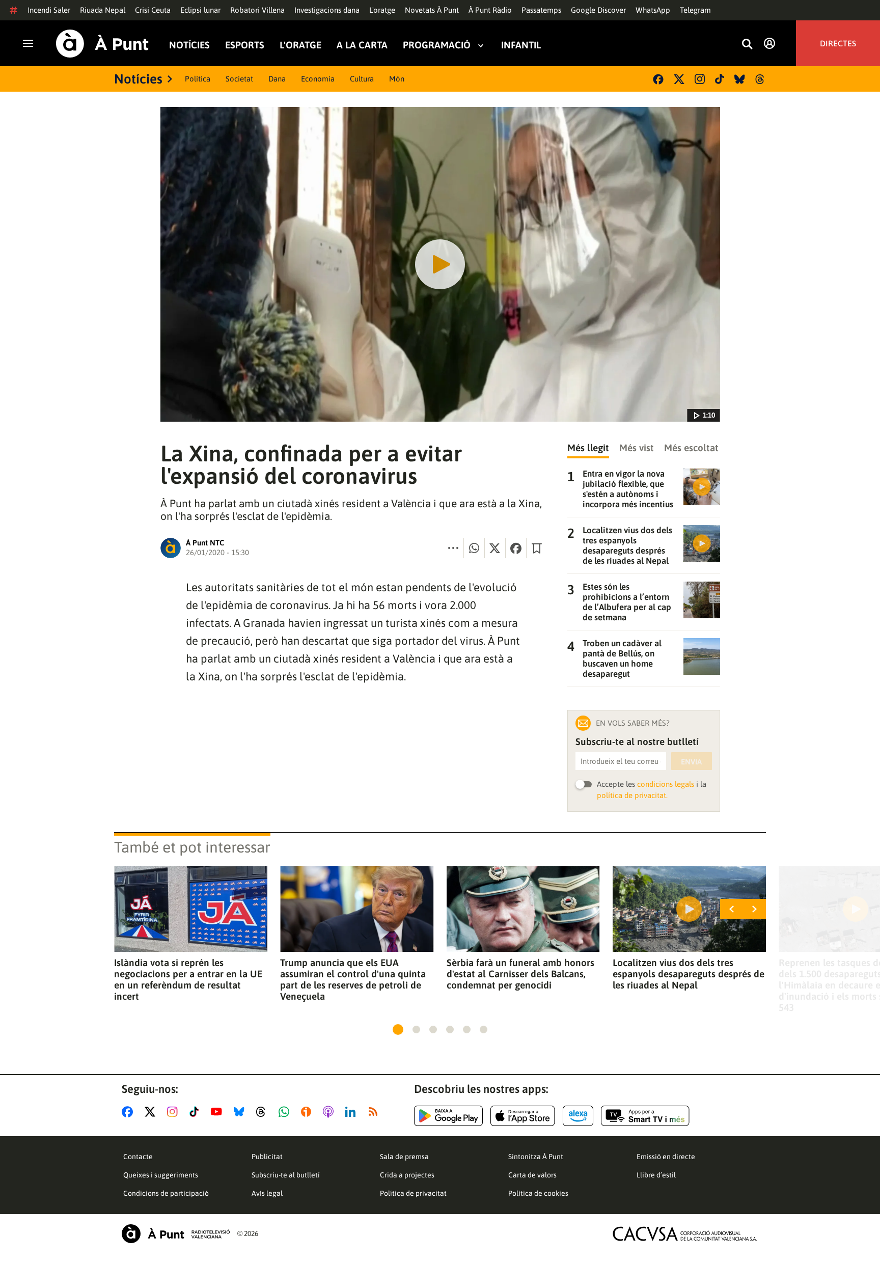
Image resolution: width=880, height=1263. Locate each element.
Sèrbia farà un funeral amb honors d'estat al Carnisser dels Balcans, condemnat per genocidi (520, 974)
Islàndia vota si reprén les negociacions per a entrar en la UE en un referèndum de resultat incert (188, 979)
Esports (244, 45)
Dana (277, 78)
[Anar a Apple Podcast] (330, 1112)
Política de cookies (538, 1193)
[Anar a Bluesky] (241, 1112)
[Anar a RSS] (375, 1112)
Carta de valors (532, 1175)
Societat (239, 78)
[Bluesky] (739, 79)
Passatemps (541, 10)
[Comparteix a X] (495, 548)
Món (396, 78)
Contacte (138, 1156)
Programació (437, 45)
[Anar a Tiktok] (196, 1112)
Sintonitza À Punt (535, 1156)
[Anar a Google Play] (448, 1116)
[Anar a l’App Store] (522, 1116)
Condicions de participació (166, 1193)
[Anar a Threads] (263, 1112)
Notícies (189, 45)
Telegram (695, 10)
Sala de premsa (404, 1156)
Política (197, 78)
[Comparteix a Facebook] (516, 548)
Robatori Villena (257, 10)
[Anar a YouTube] (218, 1112)
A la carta (362, 45)
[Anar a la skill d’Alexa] (578, 1116)
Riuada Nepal (102, 10)
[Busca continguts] (747, 44)
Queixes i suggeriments (160, 1175)
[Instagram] (700, 79)
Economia (318, 78)
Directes (838, 43)
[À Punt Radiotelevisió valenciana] (176, 1233)
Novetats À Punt (432, 10)
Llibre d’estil (656, 1175)
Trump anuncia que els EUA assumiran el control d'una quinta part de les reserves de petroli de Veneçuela (353, 979)
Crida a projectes (407, 1175)
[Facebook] (658, 79)
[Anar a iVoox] (308, 1112)
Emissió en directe (666, 1156)
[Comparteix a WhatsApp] (474, 548)
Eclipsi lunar (200, 10)
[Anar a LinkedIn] (352, 1112)
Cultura (362, 78)
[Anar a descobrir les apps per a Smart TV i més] (645, 1116)
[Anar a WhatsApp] (286, 1112)
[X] (679, 79)
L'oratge (382, 10)
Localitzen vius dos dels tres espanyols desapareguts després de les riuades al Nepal (688, 974)
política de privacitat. (632, 795)
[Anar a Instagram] (174, 1112)
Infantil (521, 45)
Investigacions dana (327, 10)
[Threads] (760, 79)
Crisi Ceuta (153, 10)
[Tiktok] (719, 79)
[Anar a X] (152, 1112)
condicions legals (665, 784)
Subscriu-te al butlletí (286, 1175)
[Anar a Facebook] (129, 1112)
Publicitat (267, 1156)
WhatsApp (653, 10)
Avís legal (267, 1193)
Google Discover (598, 10)
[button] (398, 1029)
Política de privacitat (413, 1193)
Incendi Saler (49, 10)
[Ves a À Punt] (102, 44)
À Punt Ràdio (490, 10)
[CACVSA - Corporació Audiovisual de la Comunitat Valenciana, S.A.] (685, 1233)
